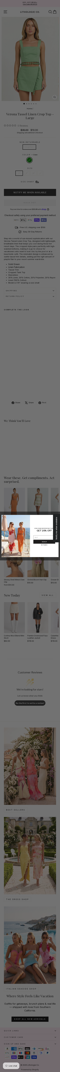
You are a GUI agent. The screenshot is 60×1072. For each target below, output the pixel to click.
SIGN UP (44, 541)
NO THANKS (44, 545)
